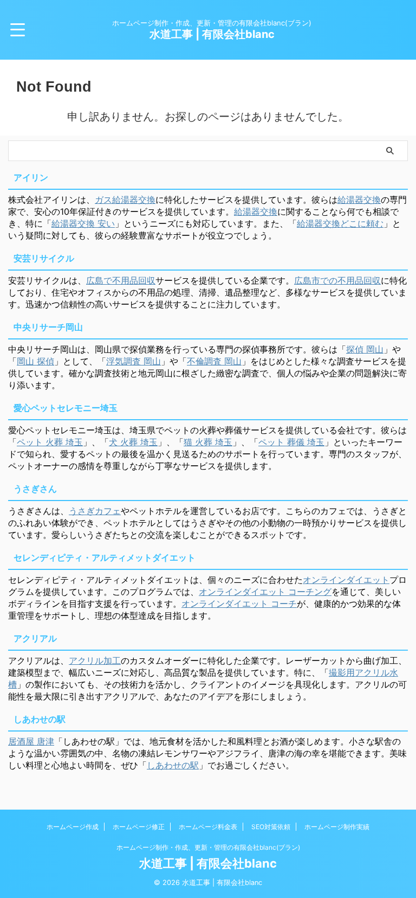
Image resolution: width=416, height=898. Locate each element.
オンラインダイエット (346, 579)
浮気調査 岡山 (133, 361)
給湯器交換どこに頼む (340, 223)
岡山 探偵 (35, 361)
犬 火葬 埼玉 (133, 442)
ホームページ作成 (73, 827)
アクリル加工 (95, 660)
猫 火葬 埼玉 (208, 442)
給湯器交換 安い (83, 223)
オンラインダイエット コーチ (239, 603)
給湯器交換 (359, 199)
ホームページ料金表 (208, 827)
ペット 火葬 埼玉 (50, 442)
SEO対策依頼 (270, 827)
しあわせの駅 (173, 765)
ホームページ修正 (139, 827)
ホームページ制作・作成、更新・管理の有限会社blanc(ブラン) (208, 847)
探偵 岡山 (365, 349)
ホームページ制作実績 (336, 827)
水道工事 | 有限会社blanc (212, 34)
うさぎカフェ (95, 510)
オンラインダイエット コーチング (265, 591)
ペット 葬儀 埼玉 (291, 442)
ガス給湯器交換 (125, 199)
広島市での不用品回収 (337, 280)
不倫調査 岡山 (214, 361)
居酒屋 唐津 (31, 741)
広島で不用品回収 (120, 280)
